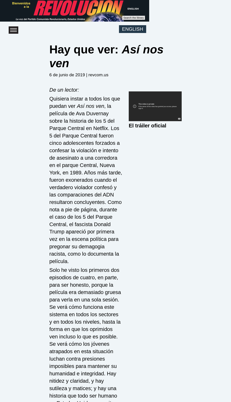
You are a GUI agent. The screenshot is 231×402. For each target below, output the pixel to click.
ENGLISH (133, 8)
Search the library (133, 17)
